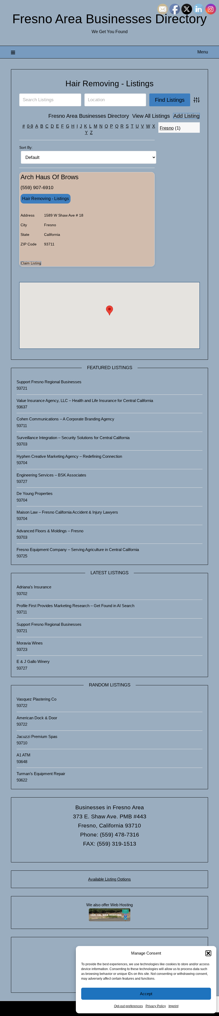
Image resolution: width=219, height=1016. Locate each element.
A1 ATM (23, 755)
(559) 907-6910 (37, 187)
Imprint (173, 1006)
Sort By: (26, 147)
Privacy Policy (156, 1006)
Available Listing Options (109, 879)
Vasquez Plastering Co (36, 699)
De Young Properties (35, 493)
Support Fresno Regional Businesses (49, 382)
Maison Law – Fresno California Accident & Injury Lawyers (67, 512)
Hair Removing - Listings (109, 83)
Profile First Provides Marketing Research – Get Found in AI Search (75, 605)
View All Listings (151, 116)
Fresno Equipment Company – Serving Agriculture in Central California (78, 549)
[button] (208, 953)
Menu (202, 52)
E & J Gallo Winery (33, 661)
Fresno (167, 128)
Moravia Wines (30, 643)
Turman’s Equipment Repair (41, 773)
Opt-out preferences (128, 1006)
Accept (146, 993)
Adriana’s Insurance (34, 587)
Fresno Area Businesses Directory (109, 19)
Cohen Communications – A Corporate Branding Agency (65, 419)
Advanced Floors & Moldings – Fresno (50, 531)
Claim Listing (31, 263)
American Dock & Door (37, 718)
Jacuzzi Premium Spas (37, 736)
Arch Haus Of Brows (50, 177)
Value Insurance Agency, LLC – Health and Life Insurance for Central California (85, 400)
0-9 (30, 126)
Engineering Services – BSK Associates (51, 475)
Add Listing (186, 116)
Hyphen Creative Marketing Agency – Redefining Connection (69, 456)
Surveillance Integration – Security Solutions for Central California (73, 437)
